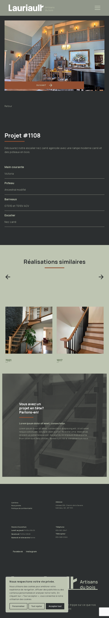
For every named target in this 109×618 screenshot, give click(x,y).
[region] (37, 594)
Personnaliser (18, 606)
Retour (8, 106)
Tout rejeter (36, 606)
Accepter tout (55, 606)
